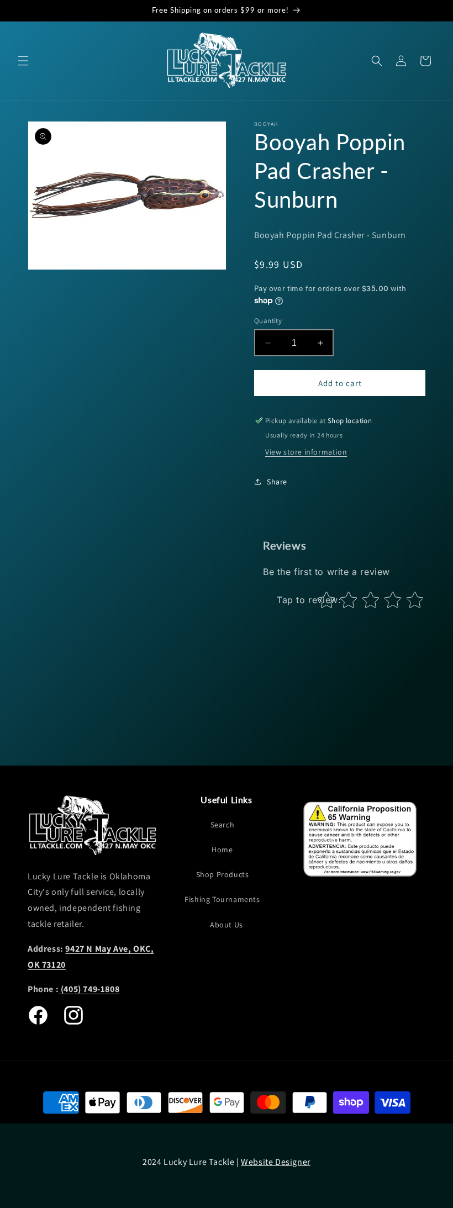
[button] (23, 61)
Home (222, 849)
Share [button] (277, 482)
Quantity (268, 320)
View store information (306, 452)
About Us (226, 925)
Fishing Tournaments (222, 899)
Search (222, 825)
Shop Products (222, 874)
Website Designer (275, 1162)
